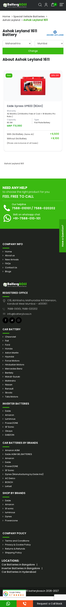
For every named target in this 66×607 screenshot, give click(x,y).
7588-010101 (21, 208)
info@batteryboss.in (19, 314)
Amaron (9, 415)
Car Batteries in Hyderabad (19, 572)
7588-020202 (44, 208)
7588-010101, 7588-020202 (22, 309)
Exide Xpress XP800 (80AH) (25, 106)
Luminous (10, 419)
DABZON (9, 434)
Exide (8, 411)
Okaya (8, 431)
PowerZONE (11, 423)
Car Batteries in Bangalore (18, 564)
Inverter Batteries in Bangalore (21, 568)
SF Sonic (9, 426)
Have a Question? (62, 236)
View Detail (33, 93)
